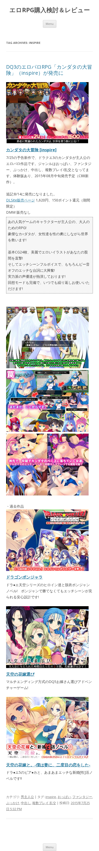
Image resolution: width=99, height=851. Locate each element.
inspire (50, 796)
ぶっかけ (12, 803)
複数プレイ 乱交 (44, 803)
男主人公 (27, 796)
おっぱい (64, 796)
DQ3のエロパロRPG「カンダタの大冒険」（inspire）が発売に (49, 69)
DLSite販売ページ (20, 200)
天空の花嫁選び (20, 674)
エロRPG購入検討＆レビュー (49, 10)
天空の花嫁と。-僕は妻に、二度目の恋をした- (48, 765)
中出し (26, 803)
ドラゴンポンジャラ (24, 577)
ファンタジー (82, 796)
